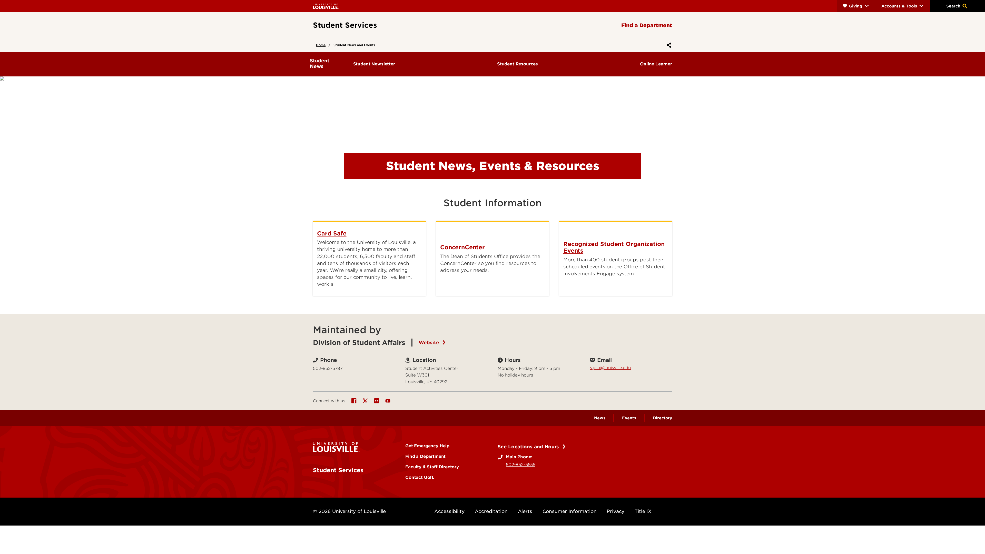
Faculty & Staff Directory (432, 466)
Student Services (338, 470)
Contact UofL (420, 477)
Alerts (525, 511)
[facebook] (354, 400)
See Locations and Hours (529, 446)
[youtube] (387, 400)
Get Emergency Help (427, 445)
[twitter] (365, 400)
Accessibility (449, 511)
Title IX (643, 511)
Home (321, 45)
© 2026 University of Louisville (349, 511)
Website (430, 342)
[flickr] (376, 400)
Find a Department (425, 456)
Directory (662, 418)
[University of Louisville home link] (326, 6)
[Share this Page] (668, 45)
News (599, 418)
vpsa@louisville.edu (610, 367)
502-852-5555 (520, 464)
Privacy (615, 511)
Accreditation (491, 511)
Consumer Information (570, 511)
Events (629, 418)
